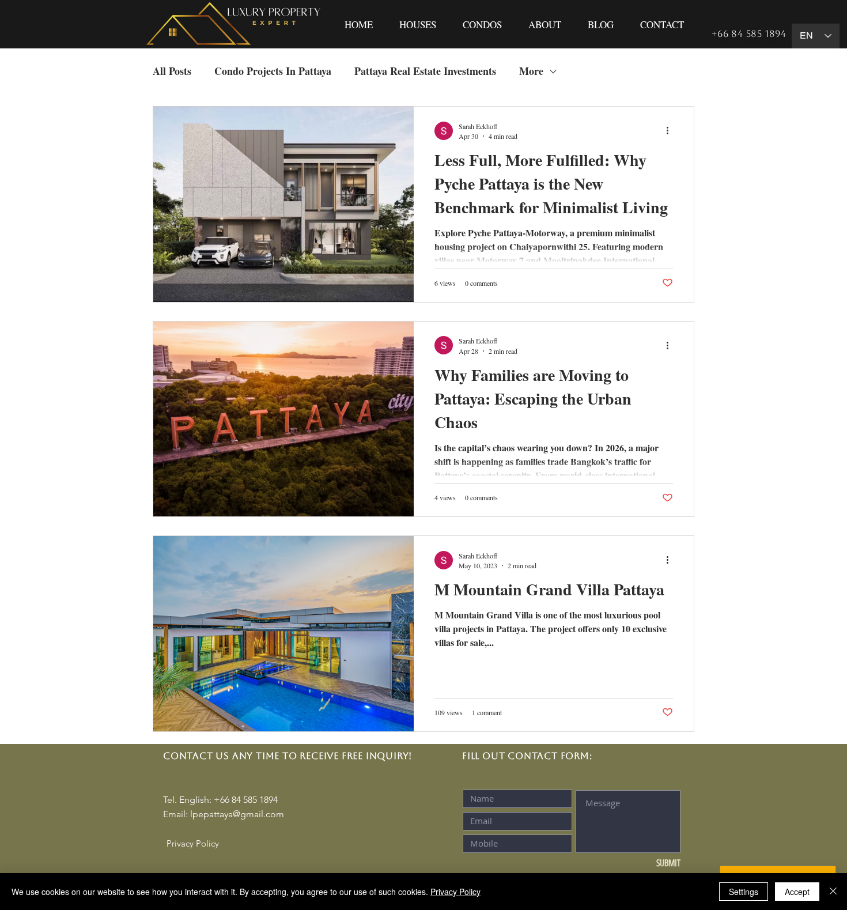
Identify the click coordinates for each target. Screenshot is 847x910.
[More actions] (671, 131)
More (531, 71)
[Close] (833, 891)
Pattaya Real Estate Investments (425, 71)
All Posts (172, 71)
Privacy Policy (455, 891)
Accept (797, 891)
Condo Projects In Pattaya (272, 71)
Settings (743, 891)
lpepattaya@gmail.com (237, 814)
